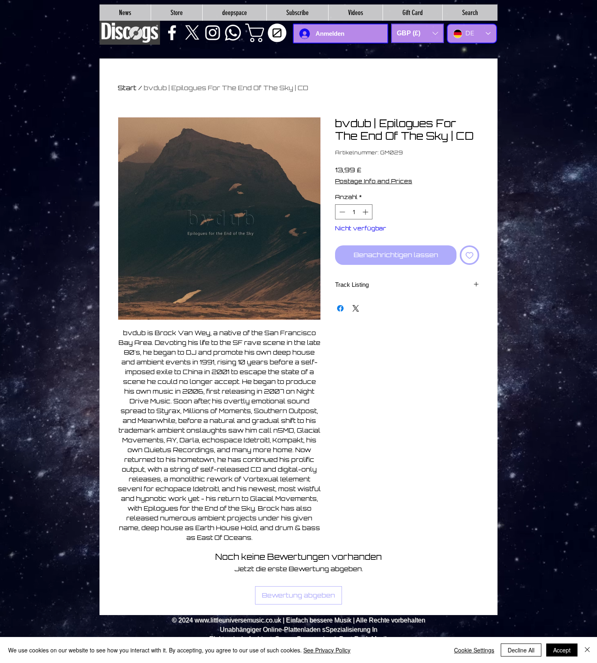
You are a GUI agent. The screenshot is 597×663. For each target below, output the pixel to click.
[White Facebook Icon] (172, 33)
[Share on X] (356, 308)
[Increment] (366, 212)
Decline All (521, 650)
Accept (562, 650)
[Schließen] (587, 650)
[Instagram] (213, 33)
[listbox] (417, 33)
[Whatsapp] (233, 33)
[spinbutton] (353, 212)
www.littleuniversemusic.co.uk (238, 620)
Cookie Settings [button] (474, 650)
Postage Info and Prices (373, 181)
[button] (268, 33)
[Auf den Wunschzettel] (469, 255)
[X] (192, 33)
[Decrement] (341, 212)
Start (127, 88)
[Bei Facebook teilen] (340, 308)
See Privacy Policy (326, 650)
